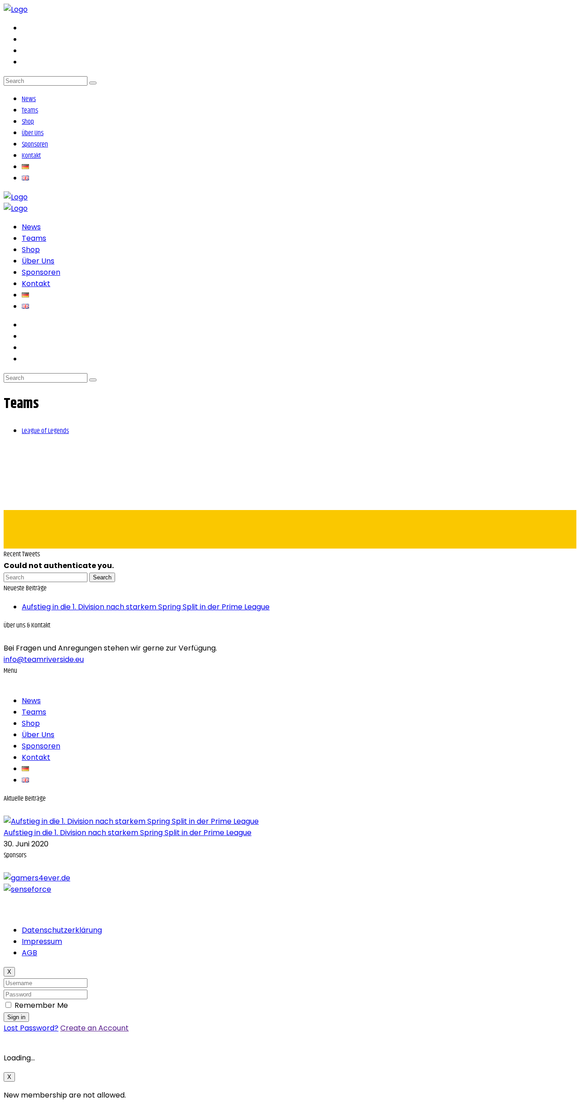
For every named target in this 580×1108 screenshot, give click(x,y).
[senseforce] (27, 889)
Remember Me (41, 1005)
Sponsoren (35, 144)
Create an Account (94, 1028)
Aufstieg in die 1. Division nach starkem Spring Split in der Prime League (146, 607)
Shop (28, 121)
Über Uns (33, 133)
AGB (29, 953)
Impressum (42, 941)
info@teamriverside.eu (44, 659)
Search (102, 577)
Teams (30, 110)
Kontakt (31, 155)
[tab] (45, 430)
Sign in (16, 1017)
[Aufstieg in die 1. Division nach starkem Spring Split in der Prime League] (131, 821)
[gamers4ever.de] (37, 878)
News (29, 99)
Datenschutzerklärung (62, 930)
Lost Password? (31, 1028)
